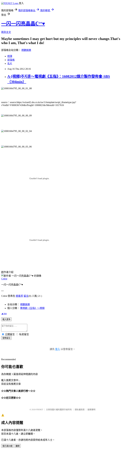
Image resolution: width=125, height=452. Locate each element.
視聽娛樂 (26, 50)
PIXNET (39, 409)
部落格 (11, 60)
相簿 (9, 56)
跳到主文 (6, 32)
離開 (18, 446)
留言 (26, 296)
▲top (4, 313)
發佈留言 (6, 338)
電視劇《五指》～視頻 (32, 308)
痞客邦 (19, 296)
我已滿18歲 (7, 446)
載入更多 (6, 319)
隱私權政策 (80, 409)
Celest (4, 278)
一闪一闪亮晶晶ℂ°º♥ (23, 23)
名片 (9, 63)
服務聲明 (91, 409)
